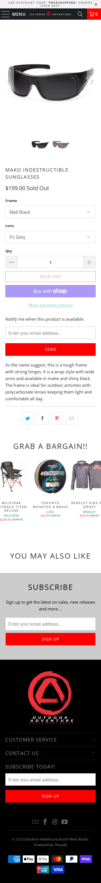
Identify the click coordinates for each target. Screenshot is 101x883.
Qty (8, 250)
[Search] (80, 14)
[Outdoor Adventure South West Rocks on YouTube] (65, 822)
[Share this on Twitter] (28, 418)
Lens (9, 225)
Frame (11, 200)
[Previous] (9, 82)
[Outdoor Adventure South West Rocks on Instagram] (55, 822)
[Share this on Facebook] (42, 418)
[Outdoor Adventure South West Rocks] (50, 14)
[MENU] (3, 14)
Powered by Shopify (50, 844)
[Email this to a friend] (72, 418)
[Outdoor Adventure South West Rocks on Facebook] (45, 822)
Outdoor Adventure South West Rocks (56, 839)
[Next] (91, 82)
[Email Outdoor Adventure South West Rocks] (35, 822)
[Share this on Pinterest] (57, 418)
